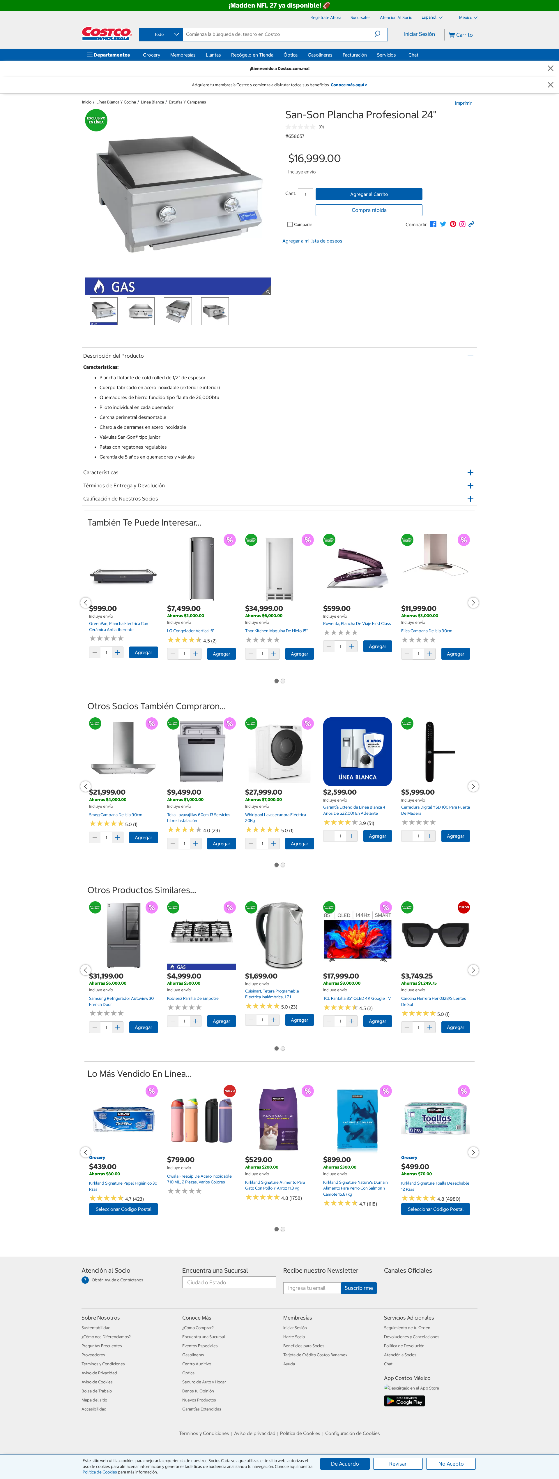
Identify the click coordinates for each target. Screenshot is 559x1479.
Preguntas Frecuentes (102, 1345)
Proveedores (93, 1354)
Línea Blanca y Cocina (116, 102)
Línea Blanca (152, 102)
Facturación (355, 55)
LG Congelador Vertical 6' (190, 630)
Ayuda (289, 1363)
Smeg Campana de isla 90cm (115, 814)
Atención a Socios (400, 1354)
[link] (433, 224)
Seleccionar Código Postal (123, 1209)
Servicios (386, 55)
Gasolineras (320, 55)
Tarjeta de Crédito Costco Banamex (315, 1354)
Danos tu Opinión (198, 1391)
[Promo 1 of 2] (276, 681)
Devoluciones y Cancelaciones (411, 1336)
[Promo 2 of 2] (282, 681)
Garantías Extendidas (201, 1409)
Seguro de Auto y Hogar (204, 1382)
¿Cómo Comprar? (198, 1327)
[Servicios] (397, 55)
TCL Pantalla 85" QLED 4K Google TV (357, 998)
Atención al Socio (106, 1270)
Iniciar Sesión (419, 34)
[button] (381, 34)
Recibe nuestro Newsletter (320, 1270)
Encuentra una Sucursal (215, 1270)
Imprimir (463, 103)
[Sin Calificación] (302, 127)
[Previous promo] (85, 602)
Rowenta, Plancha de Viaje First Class (357, 623)
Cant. (290, 193)
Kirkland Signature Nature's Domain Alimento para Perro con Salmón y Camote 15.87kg (355, 1188)
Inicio (86, 102)
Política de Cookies (100, 1472)
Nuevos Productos (199, 1400)
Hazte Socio (294, 1336)
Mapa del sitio (94, 1400)
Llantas (213, 55)
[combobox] (160, 34)
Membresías (183, 55)
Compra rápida (369, 210)
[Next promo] (473, 602)
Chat (413, 55)
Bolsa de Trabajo (97, 1391)
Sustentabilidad (96, 1327)
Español (429, 17)
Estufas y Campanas (187, 102)
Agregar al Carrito (369, 194)
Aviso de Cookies (97, 1382)
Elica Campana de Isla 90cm (426, 630)
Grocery (151, 55)
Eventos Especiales (200, 1345)
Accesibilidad (94, 1409)
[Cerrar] (550, 69)
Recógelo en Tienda (252, 55)
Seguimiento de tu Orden (407, 1327)
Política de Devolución (404, 1345)
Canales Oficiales (408, 1270)
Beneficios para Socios (303, 1345)
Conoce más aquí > (349, 84)
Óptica (291, 55)
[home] (107, 33)
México (465, 17)
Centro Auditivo (196, 1363)
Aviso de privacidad (254, 1433)
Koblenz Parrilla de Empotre (193, 998)
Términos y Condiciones (103, 1363)
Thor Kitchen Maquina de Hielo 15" (276, 630)
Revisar (398, 1463)
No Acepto (451, 1463)
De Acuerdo (345, 1463)
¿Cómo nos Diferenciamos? (106, 1336)
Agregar (143, 652)
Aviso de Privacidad (99, 1373)
